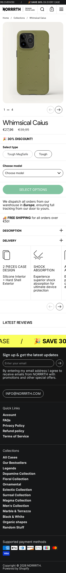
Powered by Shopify (16, 568)
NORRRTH (34, 565)
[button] (42, 9)
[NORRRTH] (19, 9)
